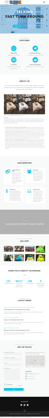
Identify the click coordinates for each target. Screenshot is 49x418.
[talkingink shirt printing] (8, 253)
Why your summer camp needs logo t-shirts (17, 325)
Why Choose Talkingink (35, 60)
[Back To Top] (24, 406)
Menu (44, 2)
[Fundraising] (14, 55)
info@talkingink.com (31, 374)
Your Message (7, 363)
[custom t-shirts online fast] (19, 253)
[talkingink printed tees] (29, 253)
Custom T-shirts (7, 302)
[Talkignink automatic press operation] (8, 244)
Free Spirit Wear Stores (35, 48)
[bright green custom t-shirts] (40, 245)
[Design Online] (14, 43)
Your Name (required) (9, 347)
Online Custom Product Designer (27, 302)
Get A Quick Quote (29, 21)
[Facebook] (21, 400)
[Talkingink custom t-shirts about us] (19, 244)
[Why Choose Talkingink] (35, 55)
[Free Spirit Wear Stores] (35, 43)
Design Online (17, 21)
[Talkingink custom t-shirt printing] (40, 253)
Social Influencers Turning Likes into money (17, 305)
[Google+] (27, 400)
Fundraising (14, 60)
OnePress (28, 409)
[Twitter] (24, 400)
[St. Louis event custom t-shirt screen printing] (29, 244)
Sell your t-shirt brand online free (13, 315)
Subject (6, 358)
